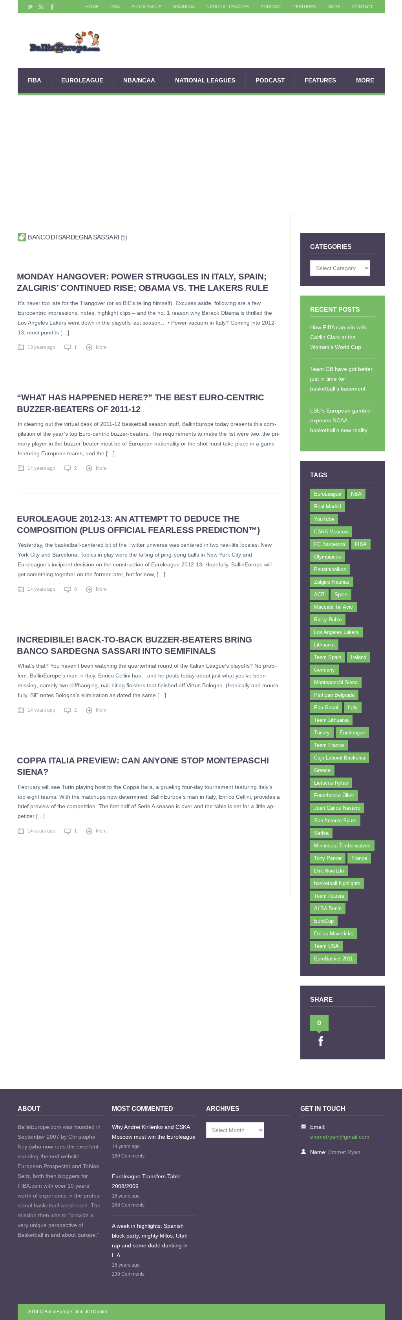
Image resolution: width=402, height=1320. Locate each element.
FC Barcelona (329, 544)
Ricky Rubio (328, 620)
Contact (362, 6)
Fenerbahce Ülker (334, 795)
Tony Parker (328, 858)
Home (92, 6)
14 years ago (41, 468)
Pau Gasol (326, 707)
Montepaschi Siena (336, 682)
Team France (329, 745)
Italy (353, 707)
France (359, 858)
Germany (324, 670)
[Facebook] (51, 6)
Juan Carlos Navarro (337, 808)
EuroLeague (146, 6)
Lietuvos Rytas (331, 783)
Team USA (326, 946)
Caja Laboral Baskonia (339, 758)
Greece (322, 770)
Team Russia (329, 896)
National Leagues (227, 6)
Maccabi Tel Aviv (333, 607)
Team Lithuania (331, 720)
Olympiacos (327, 557)
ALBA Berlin (328, 908)
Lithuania (324, 645)
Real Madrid (327, 506)
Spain (340, 594)
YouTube (324, 519)
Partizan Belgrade (334, 695)
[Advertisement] (201, 154)
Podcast (271, 6)
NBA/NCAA (184, 6)
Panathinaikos (330, 569)
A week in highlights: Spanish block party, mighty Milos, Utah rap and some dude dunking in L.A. (150, 1240)
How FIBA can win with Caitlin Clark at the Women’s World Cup (338, 337)
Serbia (321, 833)
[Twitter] (30, 6)
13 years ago (41, 347)
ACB (319, 594)
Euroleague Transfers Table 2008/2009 (146, 1181)
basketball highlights (337, 883)
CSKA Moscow (331, 532)
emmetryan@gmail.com (339, 1137)
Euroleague (352, 733)
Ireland (358, 657)
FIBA (115, 6)
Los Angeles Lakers (336, 632)
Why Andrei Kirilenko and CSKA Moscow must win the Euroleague (154, 1132)
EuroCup (324, 921)
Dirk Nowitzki (329, 871)
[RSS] (41, 6)
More (333, 6)
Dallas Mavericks (333, 934)
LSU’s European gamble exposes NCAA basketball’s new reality (340, 420)
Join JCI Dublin (91, 1312)
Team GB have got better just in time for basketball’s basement (341, 379)
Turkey (322, 733)
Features (304, 6)
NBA (356, 494)
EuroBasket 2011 (333, 959)
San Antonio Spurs (335, 820)
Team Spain (327, 657)
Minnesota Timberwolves (342, 846)
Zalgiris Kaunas (331, 582)
